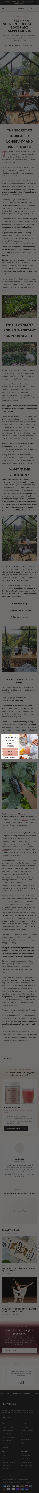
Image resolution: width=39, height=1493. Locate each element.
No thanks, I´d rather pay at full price (10, 757)
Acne (10, 748)
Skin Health (10, 754)
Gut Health (10, 751)
